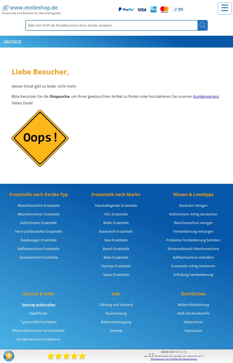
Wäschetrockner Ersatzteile (39, 214)
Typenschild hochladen (39, 322)
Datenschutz (193, 322)
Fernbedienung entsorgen (193, 231)
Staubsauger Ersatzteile (38, 240)
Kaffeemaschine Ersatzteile (38, 248)
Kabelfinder (39, 313)
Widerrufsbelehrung (193, 304)
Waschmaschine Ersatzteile (39, 205)
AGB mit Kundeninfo (193, 313)
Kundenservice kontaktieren (39, 339)
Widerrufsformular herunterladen (38, 330)
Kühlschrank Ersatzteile (38, 222)
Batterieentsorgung (116, 322)
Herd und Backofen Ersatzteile (38, 231)
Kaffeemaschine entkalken (193, 257)
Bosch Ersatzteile (116, 248)
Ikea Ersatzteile (116, 240)
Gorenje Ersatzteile (116, 266)
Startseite (12, 41)
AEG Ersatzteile (116, 214)
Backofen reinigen (193, 205)
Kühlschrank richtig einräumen (193, 214)
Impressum (193, 330)
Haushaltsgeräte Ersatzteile (116, 205)
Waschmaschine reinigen (193, 222)
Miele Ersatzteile (116, 222)
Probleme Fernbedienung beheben (193, 240)
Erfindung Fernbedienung (193, 274)
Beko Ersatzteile (116, 257)
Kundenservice (206, 96)
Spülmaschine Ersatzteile (38, 257)
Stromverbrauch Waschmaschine (193, 248)
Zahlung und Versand (116, 304)
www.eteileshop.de (34, 7)
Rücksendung (116, 313)
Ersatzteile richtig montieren (193, 266)
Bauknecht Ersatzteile (116, 231)
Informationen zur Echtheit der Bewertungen (174, 359)
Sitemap (116, 330)
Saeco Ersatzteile (116, 274)
